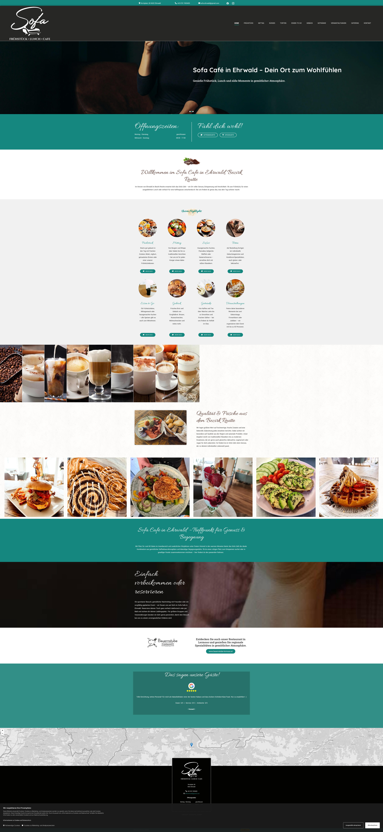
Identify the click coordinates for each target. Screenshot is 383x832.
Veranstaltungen (338, 23)
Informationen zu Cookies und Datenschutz (17, 820)
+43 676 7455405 (183, 3)
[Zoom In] (2, 730)
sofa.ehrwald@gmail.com (210, 3)
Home (236, 23)
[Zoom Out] (2, 733)
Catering (355, 23)
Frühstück (248, 23)
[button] (208, 135)
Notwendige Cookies (12, 825)
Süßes (272, 23)
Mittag (261, 23)
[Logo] (38, 23)
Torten (283, 23)
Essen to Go (296, 23)
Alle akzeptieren (372, 825)
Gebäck (310, 23)
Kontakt (367, 23)
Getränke (322, 23)
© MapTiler (363, 765)
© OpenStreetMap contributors (374, 765)
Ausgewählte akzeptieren (353, 825)
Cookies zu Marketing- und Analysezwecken (39, 825)
